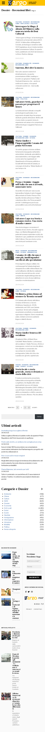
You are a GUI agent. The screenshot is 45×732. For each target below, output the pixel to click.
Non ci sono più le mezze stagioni (13, 456)
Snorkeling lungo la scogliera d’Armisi (14, 431)
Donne (25, 136)
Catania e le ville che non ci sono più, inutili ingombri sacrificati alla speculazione (28, 257)
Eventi (23, 366)
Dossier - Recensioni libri (27, 64)
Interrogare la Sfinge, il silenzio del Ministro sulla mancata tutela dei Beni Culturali (27, 30)
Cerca (39, 417)
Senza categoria (10, 529)
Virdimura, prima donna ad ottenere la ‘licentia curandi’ (29, 295)
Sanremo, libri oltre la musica (29, 67)
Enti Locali (25, 23)
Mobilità (7, 525)
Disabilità (27, 63)
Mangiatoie (16, 590)
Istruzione (7, 522)
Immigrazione (9, 518)
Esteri (6, 510)
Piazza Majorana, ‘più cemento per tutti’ (15, 469)
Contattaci (38, 609)
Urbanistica (32, 252)
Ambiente (7, 494)
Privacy (29, 609)
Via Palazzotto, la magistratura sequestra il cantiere (16, 577)
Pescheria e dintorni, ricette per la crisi (16, 635)
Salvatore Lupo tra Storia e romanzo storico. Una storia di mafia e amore (28, 221)
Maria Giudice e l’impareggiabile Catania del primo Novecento (29, 143)
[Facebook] (26, 592)
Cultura (18, 22)
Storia (32, 138)
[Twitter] (28, 592)
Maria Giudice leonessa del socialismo (28, 333)
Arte (17, 250)
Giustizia (7, 515)
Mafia (23, 215)
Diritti (6, 501)
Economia (7, 506)
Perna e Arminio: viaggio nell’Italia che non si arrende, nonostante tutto (29, 184)
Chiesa (18, 364)
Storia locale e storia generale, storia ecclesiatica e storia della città (29, 371)
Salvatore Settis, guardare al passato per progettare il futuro (29, 104)
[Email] (31, 592)
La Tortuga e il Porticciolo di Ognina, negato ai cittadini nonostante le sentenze (16, 608)
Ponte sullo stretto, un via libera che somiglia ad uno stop (21, 442)
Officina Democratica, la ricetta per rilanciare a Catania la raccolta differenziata (16, 701)
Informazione (8, 520)
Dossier (7, 503)
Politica (34, 23)
